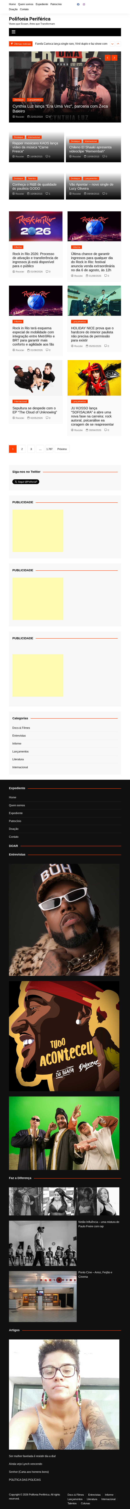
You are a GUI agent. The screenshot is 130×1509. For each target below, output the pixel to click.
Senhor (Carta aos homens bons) (29, 1471)
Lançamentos (35, 99)
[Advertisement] (37, 531)
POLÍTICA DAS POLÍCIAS (25, 1479)
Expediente (42, 4)
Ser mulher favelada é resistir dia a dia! (32, 1456)
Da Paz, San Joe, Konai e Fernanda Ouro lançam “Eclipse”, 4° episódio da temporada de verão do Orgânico (64, 108)
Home (12, 4)
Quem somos (25, 4)
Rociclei (20, 116)
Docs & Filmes (21, 727)
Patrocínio (56, 4)
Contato (24, 9)
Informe (18, 247)
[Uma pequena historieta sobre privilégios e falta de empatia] (64, 1394)
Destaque (19, 99)
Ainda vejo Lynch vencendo (25, 1463)
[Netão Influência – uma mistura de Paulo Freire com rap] (43, 1243)
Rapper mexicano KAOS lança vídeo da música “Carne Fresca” (35, 147)
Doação (13, 9)
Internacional (34, 137)
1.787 (49, 449)
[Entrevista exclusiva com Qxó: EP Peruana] (64, 920)
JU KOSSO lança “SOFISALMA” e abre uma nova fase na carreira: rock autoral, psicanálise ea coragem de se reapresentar (92, 416)
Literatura (18, 759)
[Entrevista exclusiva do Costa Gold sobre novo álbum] (64, 1133)
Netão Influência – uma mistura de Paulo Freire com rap (98, 1224)
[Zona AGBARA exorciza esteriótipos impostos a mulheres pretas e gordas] (64, 1201)
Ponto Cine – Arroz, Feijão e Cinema (95, 1274)
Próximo (62, 449)
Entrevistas (19, 735)
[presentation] (112, 43)
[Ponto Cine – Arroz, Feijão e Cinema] (43, 1296)
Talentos (32, 178)
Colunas (85, 1503)
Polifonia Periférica (29, 19)
